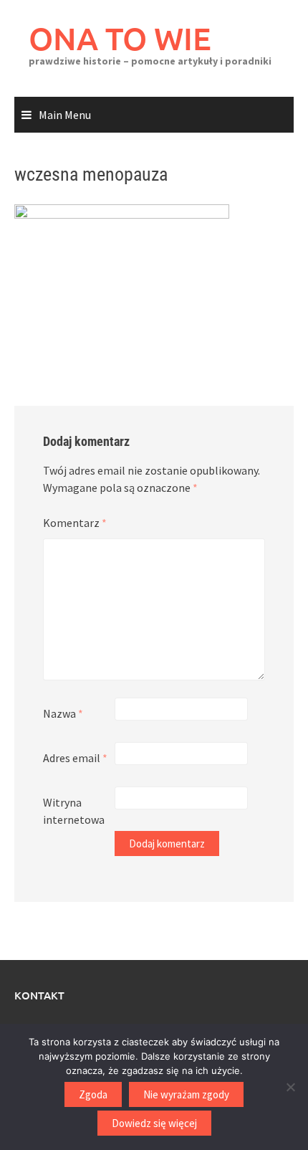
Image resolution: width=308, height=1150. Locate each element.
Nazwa (63, 713)
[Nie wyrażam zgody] (290, 1087)
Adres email (75, 758)
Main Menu (65, 115)
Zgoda (93, 1094)
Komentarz (75, 522)
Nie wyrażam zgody (186, 1094)
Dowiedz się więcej (154, 1123)
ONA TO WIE (120, 38)
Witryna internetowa (74, 811)
